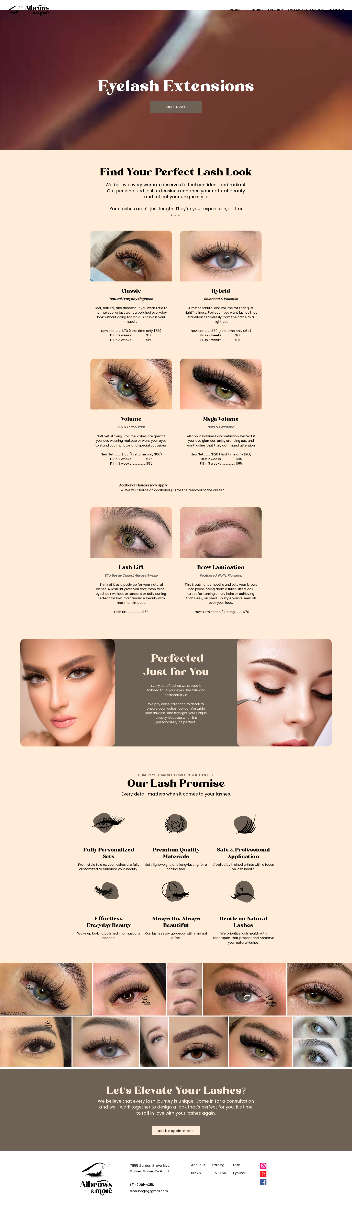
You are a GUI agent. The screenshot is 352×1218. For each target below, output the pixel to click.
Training (217, 1165)
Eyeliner (239, 1173)
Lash (236, 1165)
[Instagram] (263, 1166)
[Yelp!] (263, 1174)
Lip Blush (219, 1173)
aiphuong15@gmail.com (149, 1191)
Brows (196, 1173)
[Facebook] (263, 1182)
